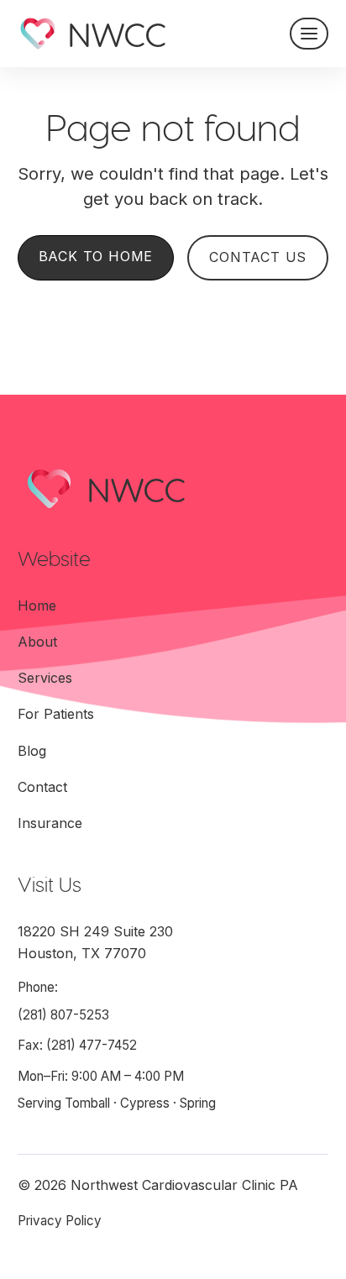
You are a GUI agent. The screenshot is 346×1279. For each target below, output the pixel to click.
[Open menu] (309, 34)
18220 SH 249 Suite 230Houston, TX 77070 (95, 942)
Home (37, 605)
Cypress (145, 1103)
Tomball (87, 1103)
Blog (32, 750)
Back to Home (96, 256)
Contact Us (258, 257)
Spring (198, 1103)
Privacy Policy (60, 1221)
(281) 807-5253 (63, 1015)
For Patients (56, 713)
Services (45, 677)
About (37, 641)
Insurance (50, 823)
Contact (42, 786)
